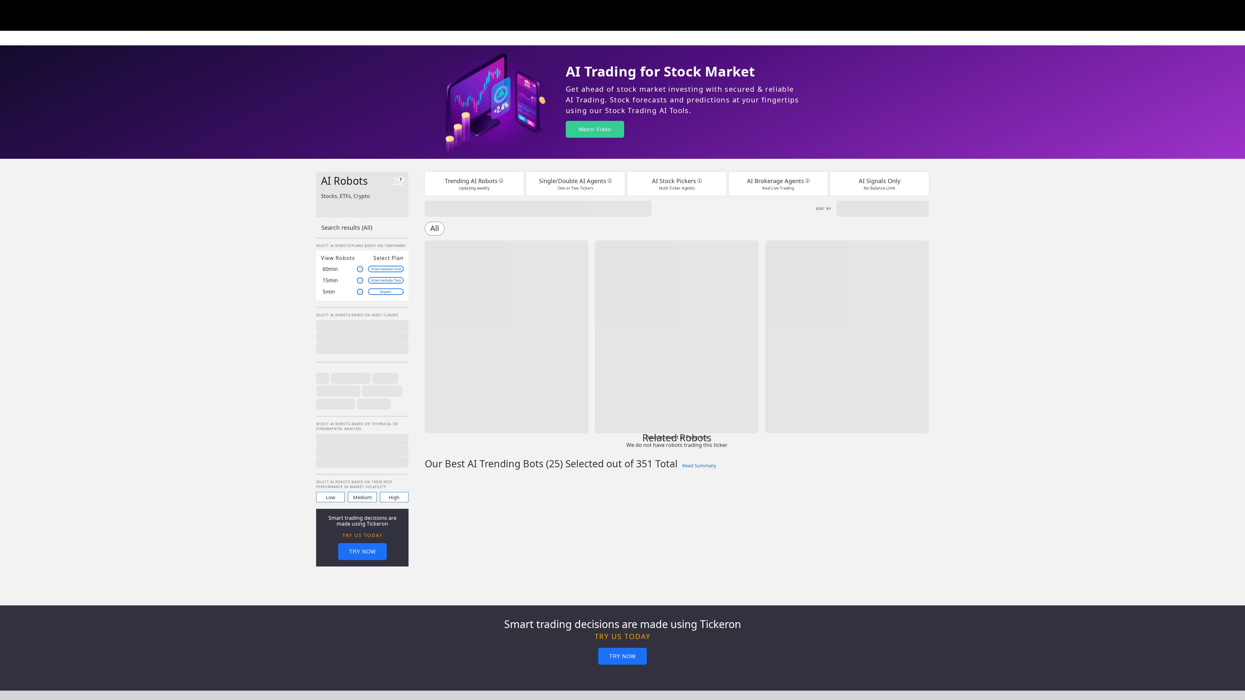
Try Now (362, 551)
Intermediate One (386, 268)
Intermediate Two (386, 280)
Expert (385, 291)
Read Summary (699, 465)
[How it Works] (398, 182)
